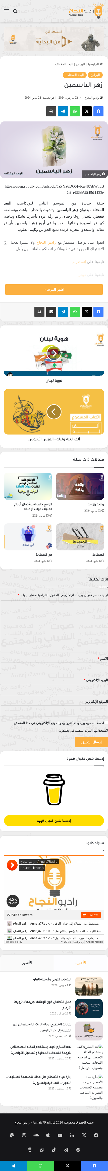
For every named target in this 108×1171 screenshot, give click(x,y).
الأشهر (27, 963)
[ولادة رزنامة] (80, 486)
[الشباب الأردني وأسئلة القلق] (89, 986)
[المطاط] (80, 537)
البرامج (80, 64)
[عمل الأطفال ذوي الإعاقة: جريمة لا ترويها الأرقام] (89, 1008)
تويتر (82, 275)
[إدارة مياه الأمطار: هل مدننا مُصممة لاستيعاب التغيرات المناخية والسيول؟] (89, 1087)
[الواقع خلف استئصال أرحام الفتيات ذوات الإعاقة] (28, 486)
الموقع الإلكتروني (96, 701)
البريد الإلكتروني (96, 680)
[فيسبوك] (98, 111)
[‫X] (87, 111)
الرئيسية (93, 64)
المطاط (98, 555)
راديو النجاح (92, 97)
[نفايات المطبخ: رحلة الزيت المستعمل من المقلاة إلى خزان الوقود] (89, 1031)
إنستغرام (79, 262)
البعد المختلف (64, 64)
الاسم (103, 658)
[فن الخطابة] (28, 537)
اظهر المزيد (55, 289)
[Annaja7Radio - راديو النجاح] (86, 11)
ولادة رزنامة (96, 504)
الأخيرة (80, 963)
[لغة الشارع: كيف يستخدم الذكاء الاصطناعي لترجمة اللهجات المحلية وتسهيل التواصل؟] (89, 1057)
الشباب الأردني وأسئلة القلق (51, 980)
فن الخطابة (44, 555)
